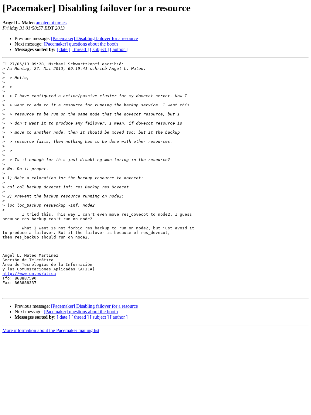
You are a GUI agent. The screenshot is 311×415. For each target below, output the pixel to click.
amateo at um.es (51, 22)
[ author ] (119, 49)
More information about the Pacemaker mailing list (50, 330)
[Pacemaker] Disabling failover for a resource (94, 38)
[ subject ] (99, 49)
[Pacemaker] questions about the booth (81, 43)
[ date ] (63, 49)
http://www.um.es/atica (29, 273)
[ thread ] (80, 49)
